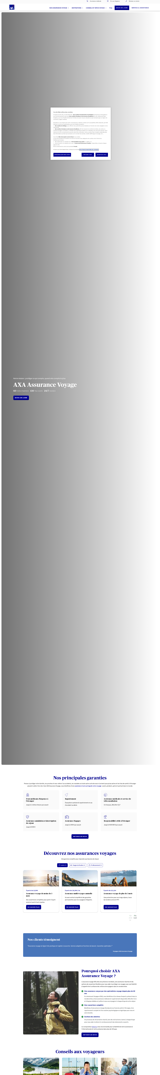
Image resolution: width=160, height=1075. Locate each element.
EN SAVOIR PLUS (34, 907)
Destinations (77, 8)
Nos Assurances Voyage (58, 8)
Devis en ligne (21, 398)
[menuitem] (94, 2)
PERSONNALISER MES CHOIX (62, 154)
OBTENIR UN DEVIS (90, 1035)
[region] (81, 134)
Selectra (94, 1027)
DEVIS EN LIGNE (122, 8)
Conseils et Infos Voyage (95, 8)
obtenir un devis (80, 836)
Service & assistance (140, 8)
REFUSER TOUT (88, 154)
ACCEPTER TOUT (101, 154)
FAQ (110, 8)
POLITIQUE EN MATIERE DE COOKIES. (89, 149)
